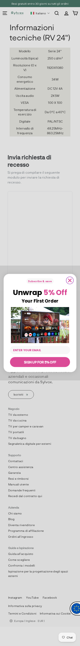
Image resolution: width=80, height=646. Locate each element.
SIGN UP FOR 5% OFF (40, 362)
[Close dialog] (69, 280)
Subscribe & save (40, 281)
